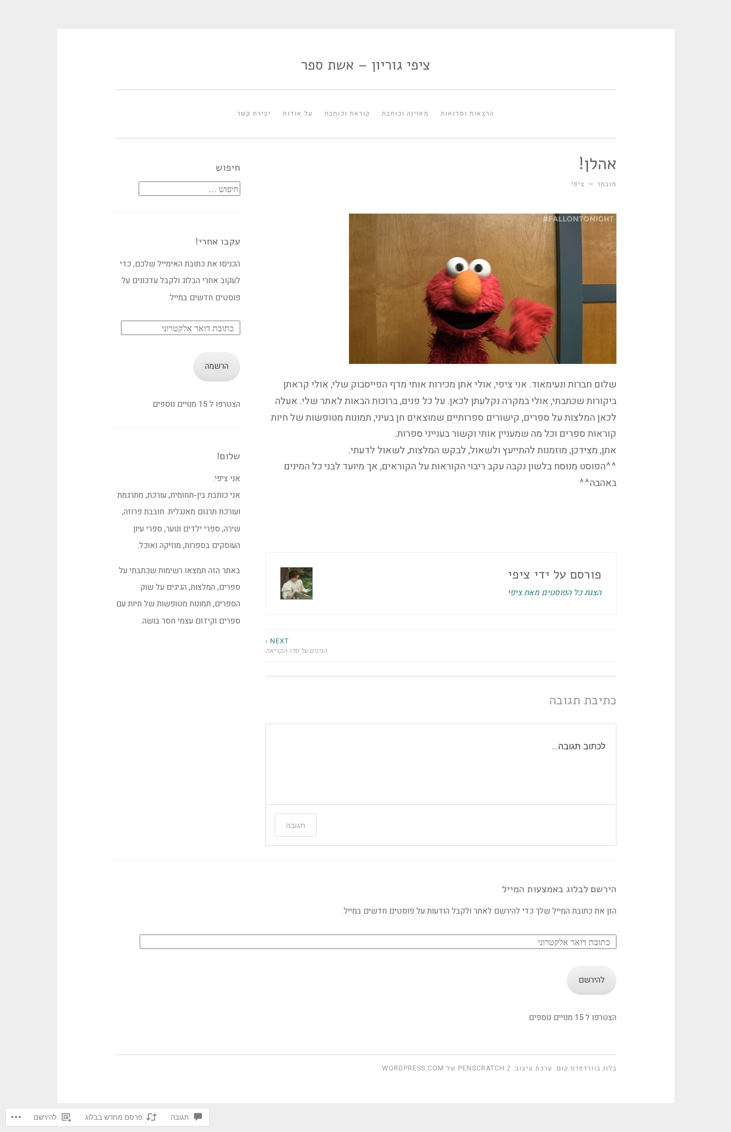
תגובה (296, 825)
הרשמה (217, 366)
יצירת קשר (254, 113)
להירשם (591, 980)
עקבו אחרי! (217, 241)
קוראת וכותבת (347, 113)
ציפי (578, 184)
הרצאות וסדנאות (467, 113)
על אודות (298, 113)
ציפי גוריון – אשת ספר (365, 65)
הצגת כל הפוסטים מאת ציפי (554, 592)
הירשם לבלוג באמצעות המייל (559, 889)
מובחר (606, 184)
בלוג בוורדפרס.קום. (585, 1068)
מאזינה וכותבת (405, 113)
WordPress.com (413, 1068)
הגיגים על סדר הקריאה (296, 646)
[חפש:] (189, 189)
